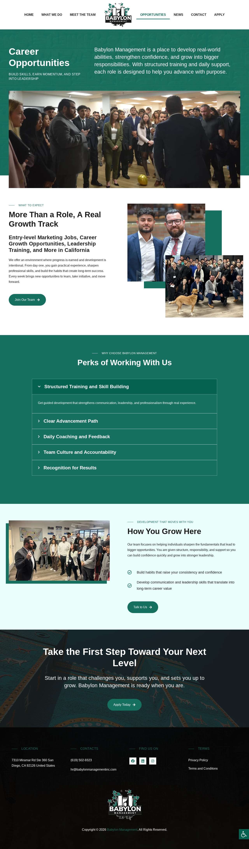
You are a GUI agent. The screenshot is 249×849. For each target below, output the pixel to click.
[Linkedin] (142, 761)
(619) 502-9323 (81, 760)
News (178, 14)
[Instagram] (152, 761)
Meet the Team (83, 14)
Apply (219, 14)
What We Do (51, 14)
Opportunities (153, 14)
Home (29, 14)
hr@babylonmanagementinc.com (93, 769)
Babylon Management (122, 829)
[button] (244, 834)
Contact (198, 14)
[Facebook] (132, 761)
